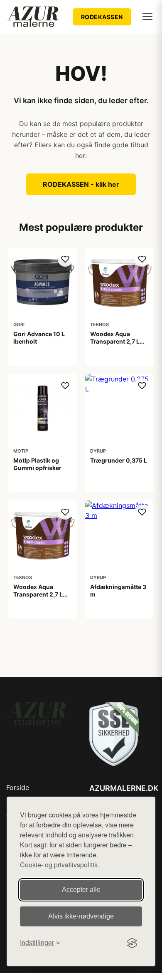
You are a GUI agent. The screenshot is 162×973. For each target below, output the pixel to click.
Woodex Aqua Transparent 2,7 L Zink (38, 594)
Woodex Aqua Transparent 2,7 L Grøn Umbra (115, 341)
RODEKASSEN (102, 16)
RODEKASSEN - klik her (81, 184)
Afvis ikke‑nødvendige (81, 916)
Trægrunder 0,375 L (118, 460)
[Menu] (147, 16)
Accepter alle (81, 889)
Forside (17, 787)
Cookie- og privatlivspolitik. (59, 864)
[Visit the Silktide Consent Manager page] (132, 943)
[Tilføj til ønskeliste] (65, 259)
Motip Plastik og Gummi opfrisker (37, 464)
